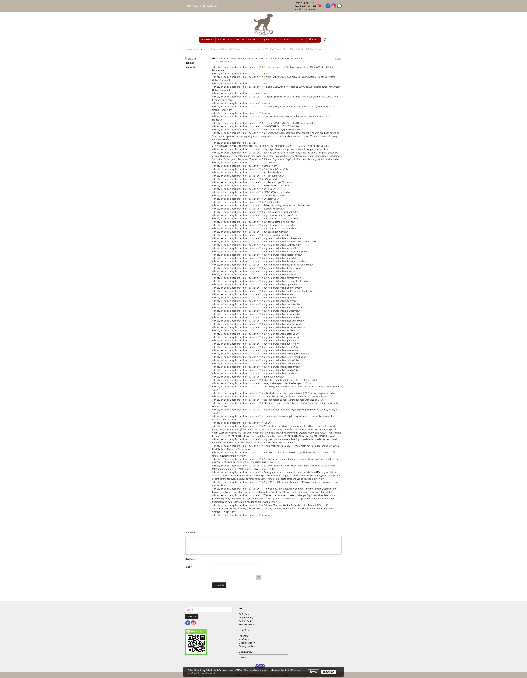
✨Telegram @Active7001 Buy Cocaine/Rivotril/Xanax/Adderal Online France (282, 49)
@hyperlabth (309, 3)
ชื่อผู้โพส (190, 559)
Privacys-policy (247, 646)
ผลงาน (251, 39)
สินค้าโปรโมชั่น (245, 621)
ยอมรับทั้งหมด (328, 672)
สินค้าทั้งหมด (245, 614)
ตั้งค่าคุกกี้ (313, 672)
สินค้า (239, 39)
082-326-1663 (310, 6)
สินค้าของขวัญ (246, 617)
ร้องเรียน (243, 657)
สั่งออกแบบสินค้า (247, 624)
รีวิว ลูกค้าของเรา (267, 39)
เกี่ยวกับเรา (244, 636)
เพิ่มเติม (313, 39)
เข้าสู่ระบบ (193, 6)
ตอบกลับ (220, 585)
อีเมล (188, 566)
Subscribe (191, 616)
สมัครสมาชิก (211, 6)
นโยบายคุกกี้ (210, 673)
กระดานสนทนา (193, 49)
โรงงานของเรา (225, 39)
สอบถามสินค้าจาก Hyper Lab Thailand (222, 49)
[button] (325, 39)
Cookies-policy (247, 643)
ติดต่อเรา (299, 39)
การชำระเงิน (285, 39)
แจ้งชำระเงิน (244, 639)
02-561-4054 (309, 9)
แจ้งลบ (338, 58)
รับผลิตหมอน (207, 39)
